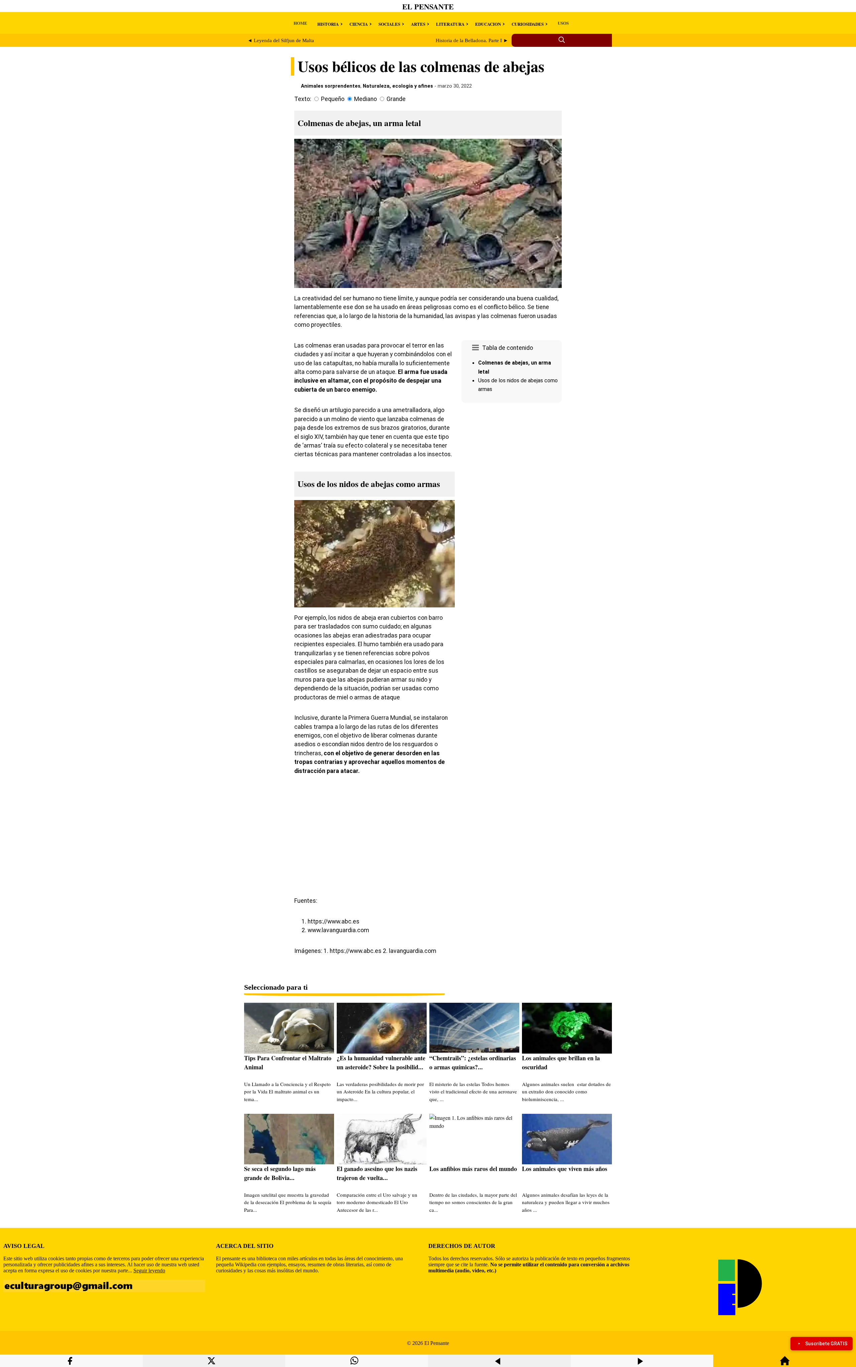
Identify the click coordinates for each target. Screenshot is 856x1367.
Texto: (302, 99)
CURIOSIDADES (528, 24)
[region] (511, 461)
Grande (396, 99)
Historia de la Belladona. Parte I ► (472, 40)
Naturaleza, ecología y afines (398, 86)
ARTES (418, 24)
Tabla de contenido (507, 348)
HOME (300, 23)
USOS (563, 23)
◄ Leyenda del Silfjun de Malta (280, 40)
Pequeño (332, 99)
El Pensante (428, 6)
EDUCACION (488, 24)
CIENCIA (358, 24)
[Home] (785, 1364)
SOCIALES (389, 24)
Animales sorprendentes (330, 86)
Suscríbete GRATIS (826, 1343)
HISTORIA (328, 24)
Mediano (365, 99)
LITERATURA (450, 24)
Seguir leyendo (149, 1270)
